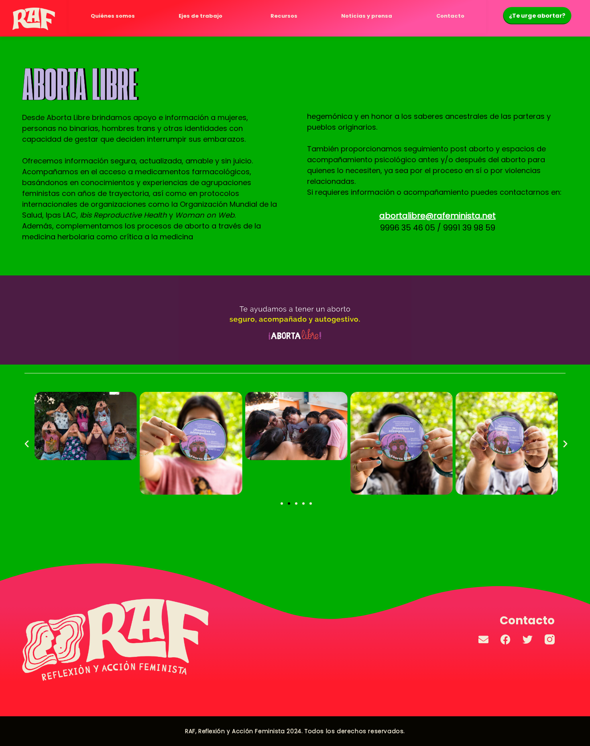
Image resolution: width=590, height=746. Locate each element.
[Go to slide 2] (289, 503)
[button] (26, 443)
